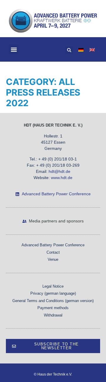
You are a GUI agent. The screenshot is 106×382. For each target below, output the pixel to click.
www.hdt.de (61, 177)
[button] (14, 49)
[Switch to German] (81, 49)
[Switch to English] (92, 49)
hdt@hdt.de (59, 171)
